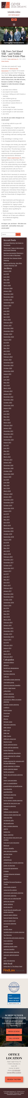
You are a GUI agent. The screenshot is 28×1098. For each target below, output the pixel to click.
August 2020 (7, 477)
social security (8, 907)
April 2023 (7, 385)
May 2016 (6, 614)
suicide (6, 926)
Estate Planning (5, 61)
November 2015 (8, 631)
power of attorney (9, 865)
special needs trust (9, 921)
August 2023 (7, 374)
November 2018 (8, 531)
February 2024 (8, 357)
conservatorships (9, 697)
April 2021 (7, 454)
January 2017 (7, 591)
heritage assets (8, 798)
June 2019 (6, 517)
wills (5, 958)
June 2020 (6, 482)
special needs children (10, 915)
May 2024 (6, 348)
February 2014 (8, 657)
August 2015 (7, 640)
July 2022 (6, 411)
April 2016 (7, 617)
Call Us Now (14, 1038)
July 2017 (6, 574)
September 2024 (9, 337)
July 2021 (6, 445)
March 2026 (7, 285)
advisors (6, 665)
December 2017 (8, 560)
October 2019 (8, 505)
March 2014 (7, 654)
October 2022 (8, 402)
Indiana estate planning (11, 812)
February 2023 (8, 391)
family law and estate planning (13, 775)
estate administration (10, 745)
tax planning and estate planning (14, 938)
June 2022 (6, 414)
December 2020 (8, 465)
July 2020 (6, 480)
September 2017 (9, 568)
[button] (14, 24)
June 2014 (6, 651)
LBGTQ (6, 829)
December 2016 (8, 594)
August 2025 (7, 305)
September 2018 (9, 537)
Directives (7, 713)
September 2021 (9, 440)
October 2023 (8, 368)
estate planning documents (12, 753)
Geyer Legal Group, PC (13, 59)
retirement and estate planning (13, 893)
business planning (9, 674)
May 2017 (6, 580)
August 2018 (7, 540)
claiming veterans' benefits (12, 685)
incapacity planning (10, 806)
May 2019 (6, 520)
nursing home (8, 854)
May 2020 (6, 485)
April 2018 (7, 551)
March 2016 (7, 620)
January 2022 (7, 428)
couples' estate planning (11, 704)
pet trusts (7, 857)
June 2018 (6, 545)
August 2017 (7, 571)
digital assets (8, 710)
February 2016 (8, 622)
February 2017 (8, 588)
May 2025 (6, 314)
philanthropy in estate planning (13, 863)
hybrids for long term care (12, 803)
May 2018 (6, 548)
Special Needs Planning (11, 918)
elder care (7, 730)
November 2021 (8, 434)
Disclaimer (6, 1093)
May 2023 (6, 382)
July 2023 (6, 377)
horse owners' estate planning (13, 800)
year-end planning (9, 961)
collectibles (7, 691)
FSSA (5, 778)
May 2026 (6, 280)
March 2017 (7, 585)
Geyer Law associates (10, 780)
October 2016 (8, 600)
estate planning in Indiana (12, 766)
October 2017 (8, 565)
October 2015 (8, 634)
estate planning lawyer (11, 769)
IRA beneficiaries (9, 823)
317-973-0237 (14, 15)
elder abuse (7, 727)
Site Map (11, 1093)
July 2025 (6, 308)
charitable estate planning (12, 679)
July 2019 (6, 514)
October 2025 (8, 300)
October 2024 (8, 334)
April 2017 (7, 582)
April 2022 (7, 420)
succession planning (10, 923)
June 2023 (6, 380)
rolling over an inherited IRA (12, 898)
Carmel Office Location (14, 1072)
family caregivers (9, 772)
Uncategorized (8, 943)
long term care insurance (11, 843)
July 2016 (6, 608)
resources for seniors (10, 890)
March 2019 (7, 525)
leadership (7, 832)
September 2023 (9, 371)
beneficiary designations (11, 668)
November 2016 (8, 597)
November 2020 (8, 468)
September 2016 (9, 602)
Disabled (6, 716)
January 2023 (7, 394)
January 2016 (7, 625)
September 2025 (9, 302)
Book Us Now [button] (14, 1031)
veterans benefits (9, 949)
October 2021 (8, 437)
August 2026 (7, 271)
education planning (10, 725)
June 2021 (6, 448)
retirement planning (10, 896)
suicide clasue (8, 929)
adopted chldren (9, 662)
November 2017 (8, 562)
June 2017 (6, 577)
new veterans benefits (10, 851)
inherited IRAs (8, 818)
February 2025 (8, 322)
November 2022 (8, 400)
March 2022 (7, 422)
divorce (6, 719)
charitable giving (9, 682)
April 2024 (7, 351)
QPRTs (6, 879)
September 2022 (9, 405)
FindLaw (19, 1094)
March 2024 (7, 354)
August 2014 (7, 648)
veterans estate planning (11, 952)
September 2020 (9, 474)
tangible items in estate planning (14, 932)
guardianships (8, 792)
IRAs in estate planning (11, 826)
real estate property (10, 887)
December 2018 (8, 528)
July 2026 (6, 274)
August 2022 (7, 408)
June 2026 (6, 277)
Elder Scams (7, 736)
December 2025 (8, 294)
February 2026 (8, 288)
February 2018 (8, 557)
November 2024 (8, 331)
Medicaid (6, 845)
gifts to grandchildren (10, 783)
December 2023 (8, 362)
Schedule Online (14, 12)
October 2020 (8, 471)
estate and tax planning (11, 747)
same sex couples (9, 901)
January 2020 (7, 497)
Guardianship (8, 789)
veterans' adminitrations (11, 955)
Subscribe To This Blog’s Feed (13, 966)
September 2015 (9, 637)
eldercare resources (10, 739)
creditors (6, 707)
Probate (6, 871)
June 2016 (6, 611)
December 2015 (8, 628)
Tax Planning (8, 935)
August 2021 (7, 442)
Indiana (6, 809)
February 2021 (8, 460)
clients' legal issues (9, 688)
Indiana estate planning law (12, 815)
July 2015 (6, 642)
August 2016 (7, 605)
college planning (9, 694)
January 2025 (7, 325)
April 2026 (7, 282)
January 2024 (7, 360)
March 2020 (7, 491)
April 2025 (7, 317)
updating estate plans (10, 946)
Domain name (8, 722)
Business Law (8, 671)
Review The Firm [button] (14, 1079)
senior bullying (8, 904)
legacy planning (8, 835)
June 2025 (6, 311)
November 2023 (8, 365)
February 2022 (8, 425)
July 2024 (6, 342)
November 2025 (8, 297)
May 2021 (6, 451)
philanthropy (8, 860)
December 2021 (8, 431)
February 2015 (8, 645)
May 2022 (6, 417)
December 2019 (8, 500)
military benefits (9, 848)
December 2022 (8, 397)
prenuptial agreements (11, 868)
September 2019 (9, 508)
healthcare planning (10, 795)
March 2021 (7, 457)
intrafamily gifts (9, 820)
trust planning (8, 941)
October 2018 (8, 534)
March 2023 (7, 388)
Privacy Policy (16, 1093)
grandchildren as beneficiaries (13, 786)
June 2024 (6, 345)
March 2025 (7, 320)
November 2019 (8, 502)
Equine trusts (8, 742)
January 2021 (7, 462)
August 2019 (7, 511)
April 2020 (7, 488)
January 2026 (7, 291)
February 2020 (8, 494)
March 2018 (7, 554)
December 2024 (8, 328)
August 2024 (7, 340)
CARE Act (6, 677)
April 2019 (7, 522)
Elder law (6, 733)
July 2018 (6, 542)
